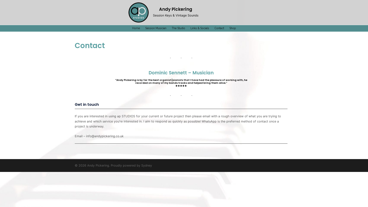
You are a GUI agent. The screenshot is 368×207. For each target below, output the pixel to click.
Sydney (146, 165)
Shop (232, 28)
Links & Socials (200, 28)
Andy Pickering (175, 9)
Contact (219, 28)
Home (136, 28)
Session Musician (155, 28)
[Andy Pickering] (138, 12)
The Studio (178, 28)
